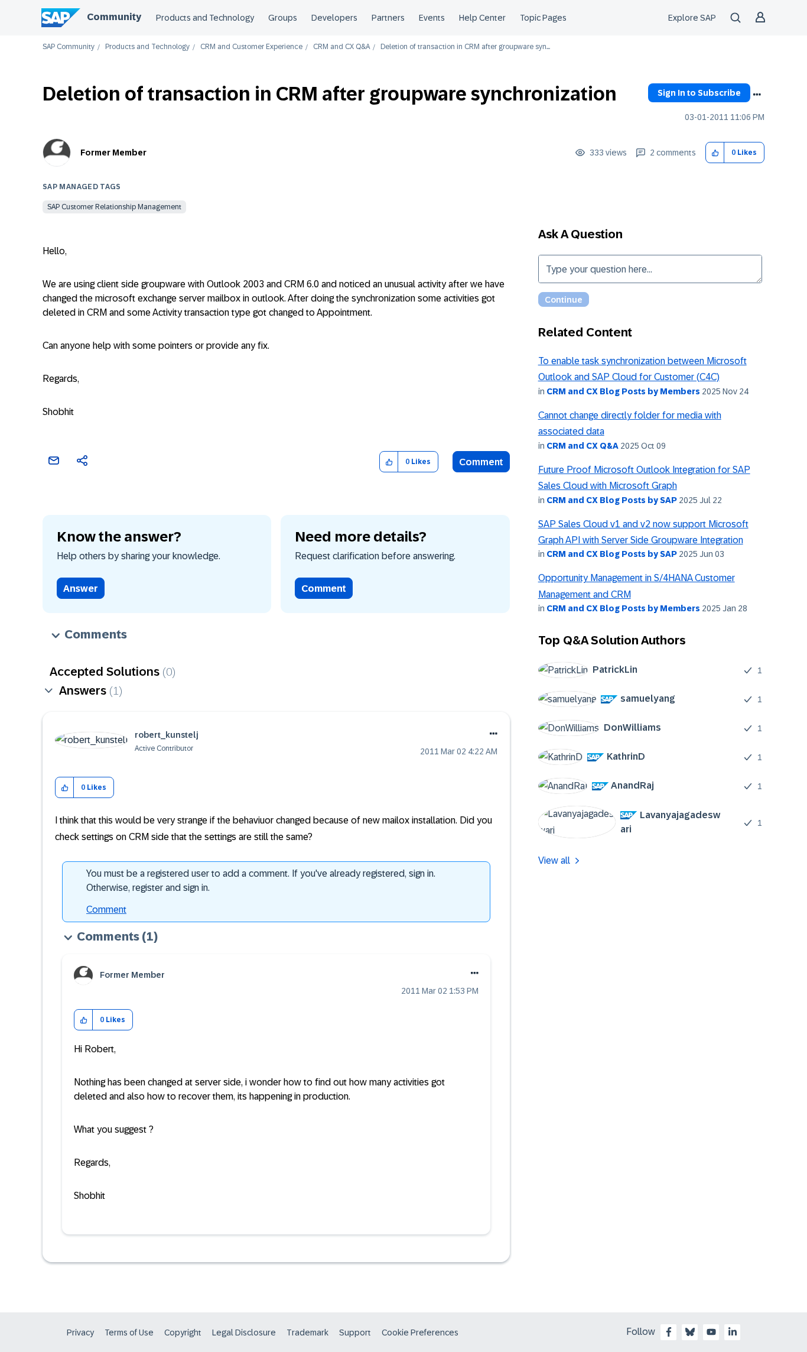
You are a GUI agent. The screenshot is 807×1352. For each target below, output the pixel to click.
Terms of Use (129, 1332)
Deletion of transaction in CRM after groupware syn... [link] (465, 47)
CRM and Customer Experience (251, 47)
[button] (715, 152)
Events (432, 17)
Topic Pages (543, 17)
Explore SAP (692, 17)
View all (554, 860)
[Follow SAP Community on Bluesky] (690, 1332)
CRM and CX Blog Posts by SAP (611, 500)
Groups (282, 17)
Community (114, 17)
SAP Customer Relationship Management (114, 207)
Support (355, 1332)
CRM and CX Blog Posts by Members (623, 391)
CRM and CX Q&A (341, 47)
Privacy (80, 1332)
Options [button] (757, 94)
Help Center (482, 17)
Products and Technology (205, 17)
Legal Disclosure (244, 1332)
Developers (334, 17)
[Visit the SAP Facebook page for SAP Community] (668, 1332)
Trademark (307, 1332)
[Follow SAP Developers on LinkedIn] (732, 1332)
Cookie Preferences (420, 1332)
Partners (388, 17)
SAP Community (69, 47)
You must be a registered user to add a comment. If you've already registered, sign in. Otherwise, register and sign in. (260, 880)
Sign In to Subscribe (699, 93)
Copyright (182, 1332)
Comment (481, 462)
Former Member (113, 152)
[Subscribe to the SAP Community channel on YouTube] (711, 1332)
